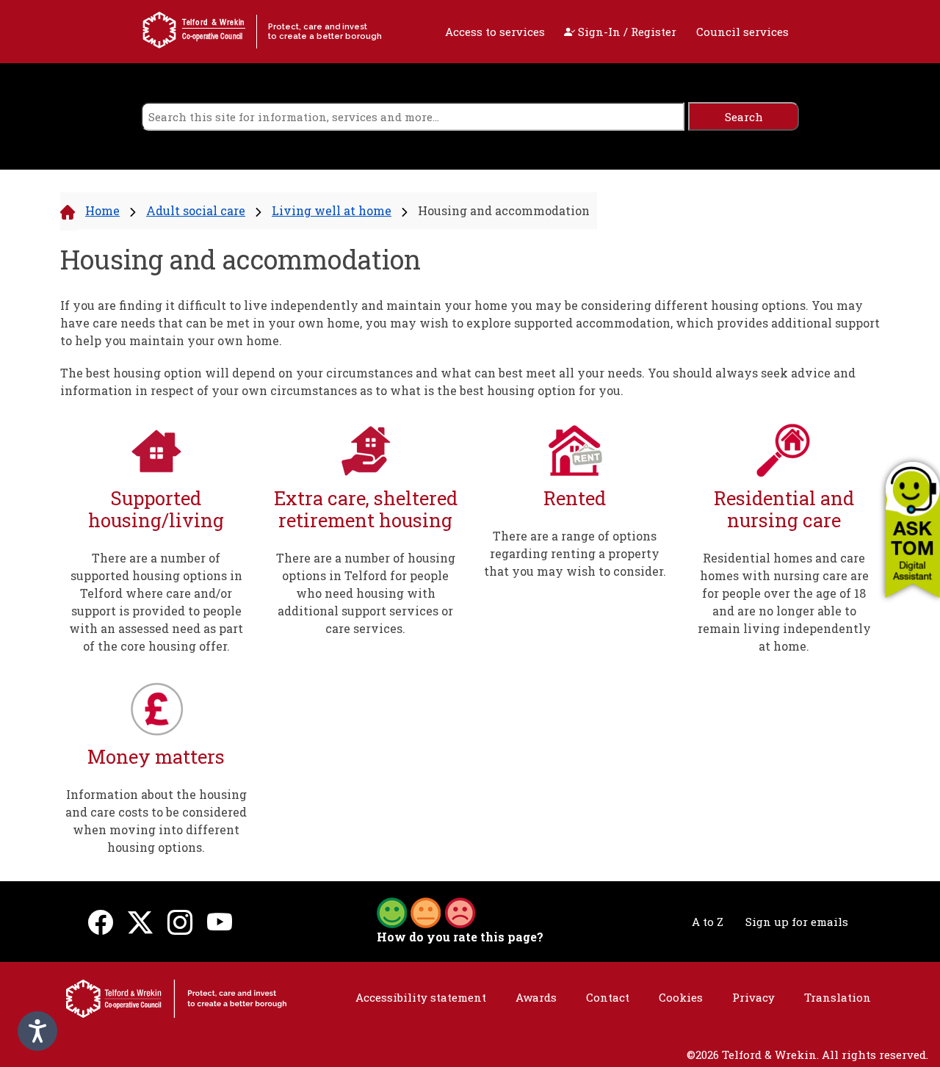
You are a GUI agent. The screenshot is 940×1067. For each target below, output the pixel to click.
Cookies (681, 997)
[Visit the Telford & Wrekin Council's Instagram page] (180, 922)
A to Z (707, 921)
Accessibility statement (420, 997)
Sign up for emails (796, 921)
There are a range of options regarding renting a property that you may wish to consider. (575, 553)
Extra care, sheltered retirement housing (366, 509)
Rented (574, 498)
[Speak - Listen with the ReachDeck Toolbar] (37, 1031)
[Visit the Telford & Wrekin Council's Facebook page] (100, 922)
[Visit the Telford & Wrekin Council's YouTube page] (219, 922)
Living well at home (331, 210)
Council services (742, 31)
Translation (837, 997)
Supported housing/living (156, 509)
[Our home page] (176, 997)
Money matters (156, 756)
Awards (536, 997)
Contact (607, 997)
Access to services (495, 31)
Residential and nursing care (784, 509)
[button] (912, 529)
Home (102, 210)
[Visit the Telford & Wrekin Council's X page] (140, 922)
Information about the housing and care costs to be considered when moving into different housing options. (156, 820)
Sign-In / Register (625, 31)
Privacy (753, 997)
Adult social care (195, 210)
